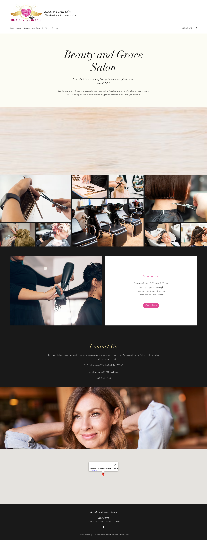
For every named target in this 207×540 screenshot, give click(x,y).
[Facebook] (196, 28)
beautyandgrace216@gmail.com (103, 371)
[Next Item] (202, 210)
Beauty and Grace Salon (58, 11)
